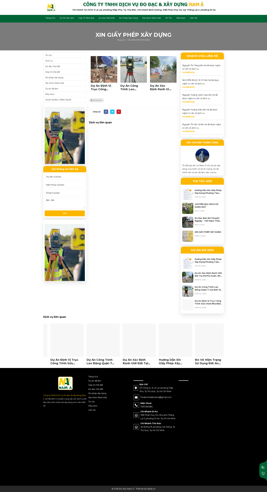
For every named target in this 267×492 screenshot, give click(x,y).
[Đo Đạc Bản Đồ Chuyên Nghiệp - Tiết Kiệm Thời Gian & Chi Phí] (187, 222)
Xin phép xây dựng (54, 77)
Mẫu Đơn (49, 94)
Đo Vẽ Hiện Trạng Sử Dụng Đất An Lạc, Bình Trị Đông (203, 363)
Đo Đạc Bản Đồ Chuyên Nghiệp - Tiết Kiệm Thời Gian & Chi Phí (207, 221)
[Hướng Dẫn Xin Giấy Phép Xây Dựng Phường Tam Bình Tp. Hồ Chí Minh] (187, 194)
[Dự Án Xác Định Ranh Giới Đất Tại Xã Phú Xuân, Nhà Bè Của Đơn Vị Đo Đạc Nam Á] (187, 277)
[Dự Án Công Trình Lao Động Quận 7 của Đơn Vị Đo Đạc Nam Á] (187, 291)
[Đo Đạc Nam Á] (51, 7)
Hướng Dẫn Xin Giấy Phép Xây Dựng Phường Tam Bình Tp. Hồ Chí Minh (208, 193)
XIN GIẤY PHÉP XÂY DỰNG (208, 232)
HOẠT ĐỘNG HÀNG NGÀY (58, 100)
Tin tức (48, 55)
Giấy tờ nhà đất (52, 72)
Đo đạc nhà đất (52, 66)
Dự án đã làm (51, 88)
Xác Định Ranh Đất (54, 83)
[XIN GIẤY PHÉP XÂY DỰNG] (187, 236)
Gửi (64, 213)
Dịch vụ (49, 61)
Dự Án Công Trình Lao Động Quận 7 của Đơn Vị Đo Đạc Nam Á (208, 290)
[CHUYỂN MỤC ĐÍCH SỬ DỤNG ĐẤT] (187, 208)
